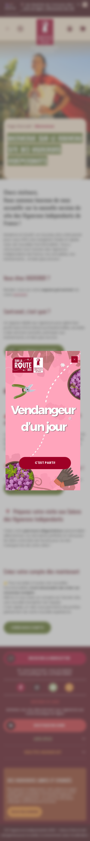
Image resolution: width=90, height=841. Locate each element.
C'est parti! (45, 463)
